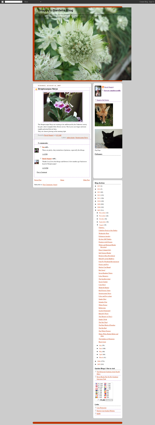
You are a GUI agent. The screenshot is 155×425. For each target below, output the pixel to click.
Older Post (86, 180)
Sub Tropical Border (105, 253)
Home (62, 180)
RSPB (98, 414)
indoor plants (71, 138)
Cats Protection (101, 408)
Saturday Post (103, 302)
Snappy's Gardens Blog (55, 10)
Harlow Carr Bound (105, 267)
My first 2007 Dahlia (105, 239)
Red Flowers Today (105, 290)
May (100, 351)
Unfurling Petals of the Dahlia (108, 230)
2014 (99, 189)
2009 (99, 204)
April (101, 354)
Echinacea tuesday (104, 236)
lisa (43, 147)
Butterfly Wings (103, 314)
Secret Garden (103, 282)
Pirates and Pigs (104, 264)
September (102, 222)
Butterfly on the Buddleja (106, 259)
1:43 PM (44, 154)
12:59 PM (45, 168)
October (102, 219)
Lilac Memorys (103, 276)
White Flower (103, 305)
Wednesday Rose (104, 233)
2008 (99, 207)
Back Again (102, 342)
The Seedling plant (104, 279)
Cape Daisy (102, 285)
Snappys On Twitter (103, 100)
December (102, 213)
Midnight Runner (104, 288)
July (100, 345)
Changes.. (102, 227)
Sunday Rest (102, 299)
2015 (99, 186)
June (100, 348)
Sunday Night (103, 319)
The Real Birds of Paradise (107, 325)
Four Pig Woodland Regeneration (109, 262)
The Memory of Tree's (105, 316)
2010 (99, 201)
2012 (99, 195)
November (102, 216)
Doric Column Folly (105, 250)
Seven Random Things (105, 273)
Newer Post (37, 180)
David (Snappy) (47, 158)
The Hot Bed (103, 328)
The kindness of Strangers (107, 339)
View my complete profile (112, 90)
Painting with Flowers (105, 242)
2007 (99, 210)
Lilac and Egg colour (105, 296)
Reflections (102, 308)
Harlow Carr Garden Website (106, 411)
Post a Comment (42, 172)
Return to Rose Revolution (107, 256)
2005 (99, 364)
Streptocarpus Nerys (81, 138)
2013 (99, 192)
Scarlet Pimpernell (104, 311)
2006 (99, 361)
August (101, 225)
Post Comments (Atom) (50, 185)
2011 (99, 198)
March (101, 357)
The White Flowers (105, 331)
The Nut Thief (103, 322)
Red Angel (102, 270)
